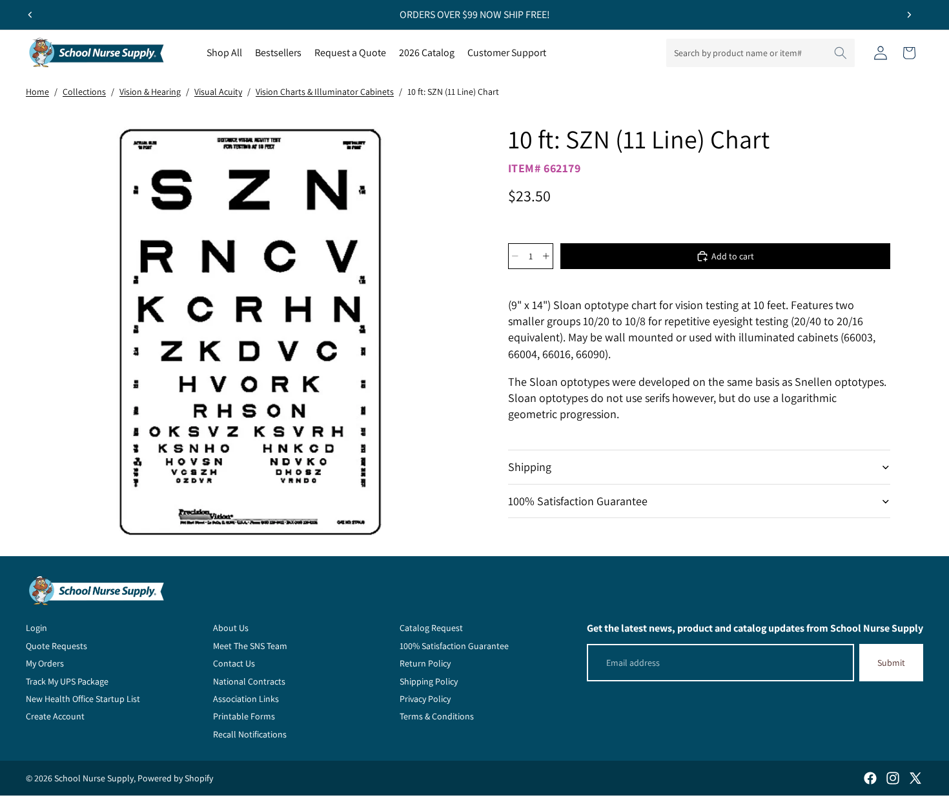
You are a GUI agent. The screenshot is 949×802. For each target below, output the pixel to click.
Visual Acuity (218, 91)
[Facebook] (870, 778)
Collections (84, 91)
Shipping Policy (429, 681)
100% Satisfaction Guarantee (578, 501)
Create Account (55, 716)
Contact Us (234, 663)
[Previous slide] (30, 15)
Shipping (529, 466)
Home (37, 91)
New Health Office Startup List (83, 699)
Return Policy (425, 663)
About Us (231, 628)
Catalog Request (431, 628)
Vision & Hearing (150, 91)
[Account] (880, 53)
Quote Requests (56, 646)
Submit (891, 662)
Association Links (246, 699)
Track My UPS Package (67, 681)
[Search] (840, 52)
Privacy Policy (425, 699)
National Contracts (249, 681)
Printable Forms (244, 716)
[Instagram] (893, 778)
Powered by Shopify (175, 778)
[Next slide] (909, 15)
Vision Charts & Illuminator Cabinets (325, 91)
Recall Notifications (250, 734)
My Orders (45, 663)
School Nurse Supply (94, 778)
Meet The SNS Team (250, 646)
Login (36, 628)
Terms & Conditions (437, 716)
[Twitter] (915, 778)
